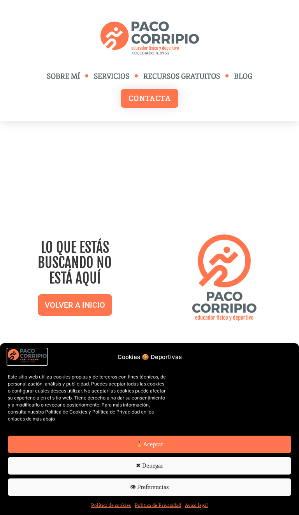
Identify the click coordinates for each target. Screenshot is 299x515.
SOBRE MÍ (63, 76)
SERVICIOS (111, 76)
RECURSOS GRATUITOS (181, 76)
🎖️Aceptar (149, 444)
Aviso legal (196, 505)
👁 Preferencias (149, 487)
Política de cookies (111, 505)
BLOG (243, 76)
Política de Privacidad (158, 505)
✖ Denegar (149, 465)
